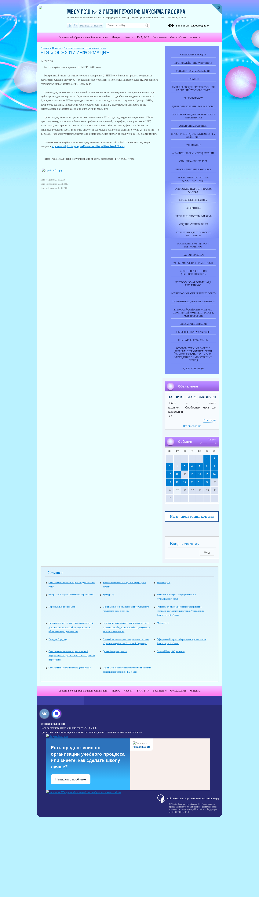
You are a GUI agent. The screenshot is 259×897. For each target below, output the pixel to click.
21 (199, 482)
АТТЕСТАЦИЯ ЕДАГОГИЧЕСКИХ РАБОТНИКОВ (193, 234)
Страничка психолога (193, 161)
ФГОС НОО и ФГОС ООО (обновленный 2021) (193, 272)
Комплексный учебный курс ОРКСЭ (193, 293)
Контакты (195, 37)
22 (207, 482)
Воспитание (159, 37)
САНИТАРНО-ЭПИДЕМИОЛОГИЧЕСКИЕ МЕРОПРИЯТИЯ (193, 116)
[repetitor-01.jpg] (52, 170)
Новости (57, 48)
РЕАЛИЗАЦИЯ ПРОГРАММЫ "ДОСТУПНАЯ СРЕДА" (193, 179)
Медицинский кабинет (193, 224)
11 (177, 474)
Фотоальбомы (178, 37)
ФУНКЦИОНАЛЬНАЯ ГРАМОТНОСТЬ (193, 263)
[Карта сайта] (75, 25)
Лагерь (116, 37)
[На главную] (69, 25)
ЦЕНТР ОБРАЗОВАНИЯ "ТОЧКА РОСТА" (193, 106)
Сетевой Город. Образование (170, 651)
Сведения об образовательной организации (83, 37)
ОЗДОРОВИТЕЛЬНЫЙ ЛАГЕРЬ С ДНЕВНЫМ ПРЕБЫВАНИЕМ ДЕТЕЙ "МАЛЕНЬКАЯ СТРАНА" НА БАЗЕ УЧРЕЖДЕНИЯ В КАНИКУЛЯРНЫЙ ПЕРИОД (193, 354)
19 (184, 482)
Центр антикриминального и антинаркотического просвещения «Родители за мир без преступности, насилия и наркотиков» (126, 627)
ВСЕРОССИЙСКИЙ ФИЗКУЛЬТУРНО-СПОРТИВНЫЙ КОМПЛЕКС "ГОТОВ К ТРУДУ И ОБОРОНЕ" (193, 312)
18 (177, 482)
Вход (207, 552)
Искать (146, 25)
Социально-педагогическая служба (193, 190)
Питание (193, 79)
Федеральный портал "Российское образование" (71, 594)
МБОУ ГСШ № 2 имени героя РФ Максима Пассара (126, 12)
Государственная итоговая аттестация (85, 48)
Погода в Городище (58, 639)
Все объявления (192, 426)
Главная (45, 48)
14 (199, 474)
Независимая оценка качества (192, 516)
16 (214, 474)
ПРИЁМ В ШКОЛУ (193, 98)
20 (192, 482)
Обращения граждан (193, 54)
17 (169, 482)
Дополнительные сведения (193, 71)
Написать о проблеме (70, 779)
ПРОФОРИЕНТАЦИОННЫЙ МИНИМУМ (193, 301)
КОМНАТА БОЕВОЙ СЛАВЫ (193, 340)
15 (207, 474)
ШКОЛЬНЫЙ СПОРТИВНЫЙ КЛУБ (193, 216)
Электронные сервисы (193, 125)
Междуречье (163, 623)
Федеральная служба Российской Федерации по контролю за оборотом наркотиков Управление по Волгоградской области (180, 610)
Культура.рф (109, 594)
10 (169, 474)
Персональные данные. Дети (62, 606)
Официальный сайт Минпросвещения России (70, 667)
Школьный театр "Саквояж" (193, 332)
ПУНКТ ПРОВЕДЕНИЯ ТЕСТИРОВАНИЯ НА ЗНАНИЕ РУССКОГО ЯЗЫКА (193, 89)
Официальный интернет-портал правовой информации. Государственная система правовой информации (72, 655)
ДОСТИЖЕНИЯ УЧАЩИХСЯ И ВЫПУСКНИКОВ (193, 245)
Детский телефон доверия (115, 651)
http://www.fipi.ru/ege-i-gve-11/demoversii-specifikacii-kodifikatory (88, 146)
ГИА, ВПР (143, 37)
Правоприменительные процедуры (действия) (193, 135)
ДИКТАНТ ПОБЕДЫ (193, 368)
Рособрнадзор (163, 582)
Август (212, 439)
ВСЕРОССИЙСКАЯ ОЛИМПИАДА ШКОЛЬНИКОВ (193, 284)
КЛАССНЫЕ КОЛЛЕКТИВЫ (193, 200)
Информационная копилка (193, 169)
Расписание (193, 145)
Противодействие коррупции (193, 62)
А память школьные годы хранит (193, 153)
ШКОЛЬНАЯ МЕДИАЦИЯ (193, 324)
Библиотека (193, 208)
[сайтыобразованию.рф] (216, 9)
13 (192, 474)
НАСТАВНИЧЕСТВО (193, 255)
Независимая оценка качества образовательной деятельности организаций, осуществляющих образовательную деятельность (71, 627)
